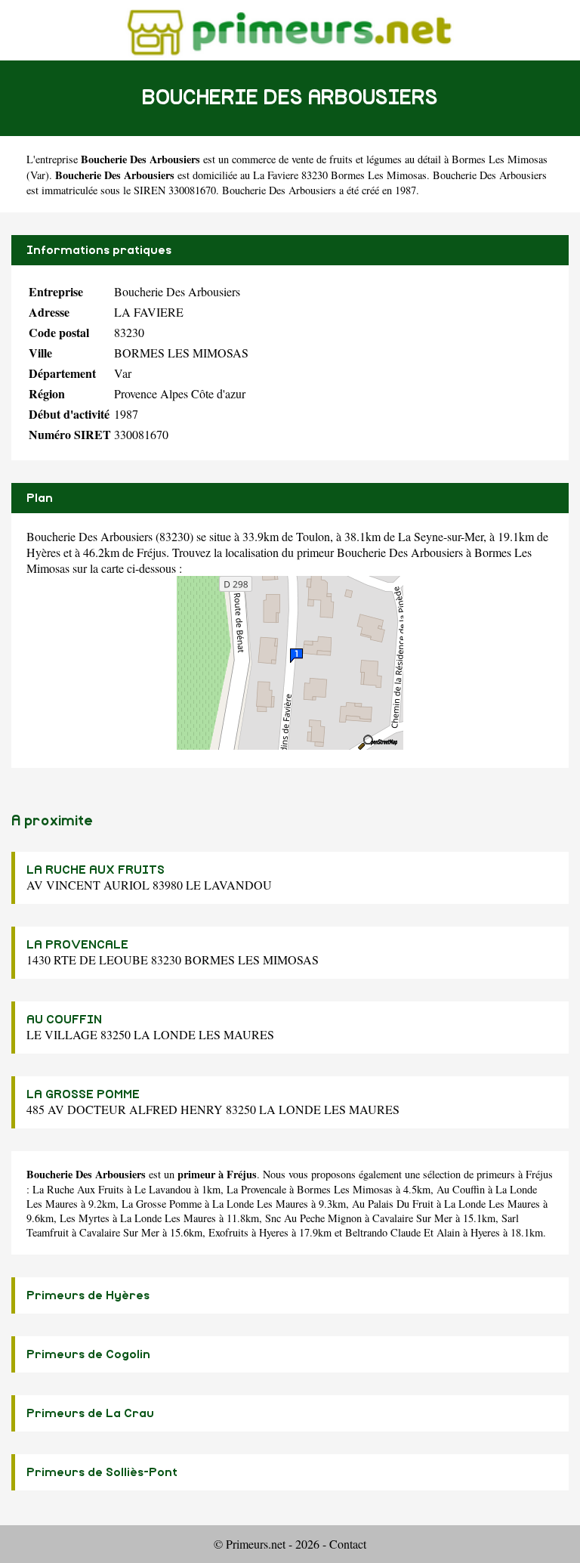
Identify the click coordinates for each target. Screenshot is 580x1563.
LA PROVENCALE (77, 945)
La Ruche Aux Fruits (78, 1189)
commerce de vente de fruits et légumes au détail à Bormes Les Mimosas (390, 159)
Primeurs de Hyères (88, 1295)
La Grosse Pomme (162, 1203)
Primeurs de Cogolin (88, 1354)
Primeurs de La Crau (90, 1413)
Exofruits (228, 1232)
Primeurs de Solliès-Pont (101, 1472)
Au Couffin (461, 1189)
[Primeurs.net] (290, 30)
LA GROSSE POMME (83, 1094)
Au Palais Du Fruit (392, 1203)
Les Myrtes (85, 1218)
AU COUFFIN (64, 1020)
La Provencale (256, 1189)
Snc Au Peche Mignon (313, 1218)
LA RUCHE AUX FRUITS (95, 870)
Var (37, 175)
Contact (347, 1544)
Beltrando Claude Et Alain (402, 1232)
